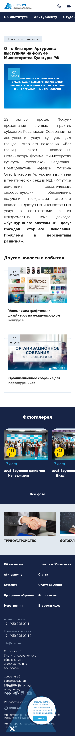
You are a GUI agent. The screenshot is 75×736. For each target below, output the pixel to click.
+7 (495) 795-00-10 (17, 636)
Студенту (10, 585)
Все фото (37, 494)
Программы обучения (19, 595)
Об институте (16, 17)
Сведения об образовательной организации (15, 680)
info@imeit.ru (12, 643)
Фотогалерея (47, 595)
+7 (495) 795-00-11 (17, 624)
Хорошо (39, 718)
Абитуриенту (45, 17)
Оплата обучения (50, 585)
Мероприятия (13, 605)
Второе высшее (49, 605)
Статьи (43, 574)
